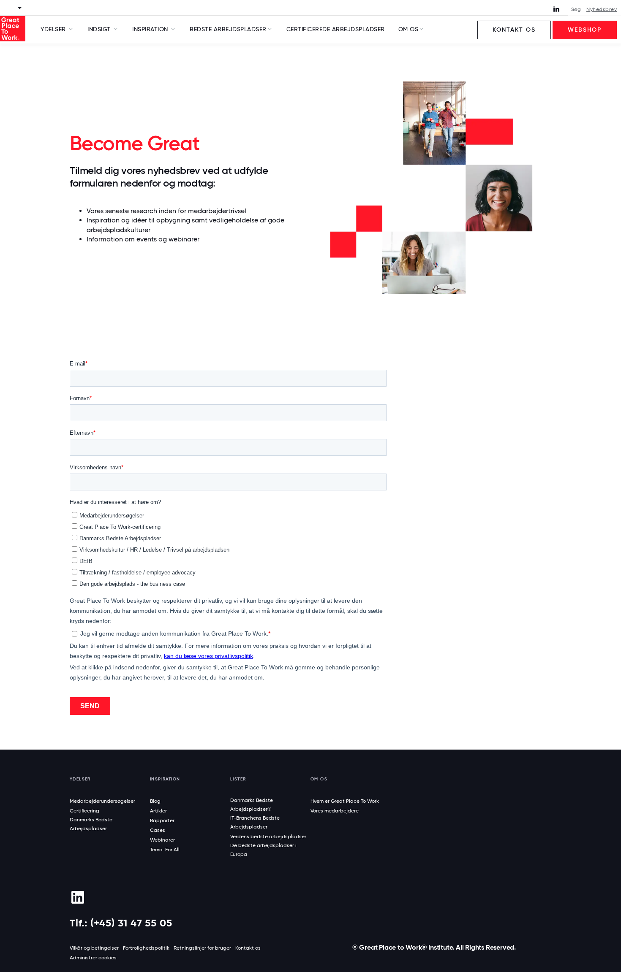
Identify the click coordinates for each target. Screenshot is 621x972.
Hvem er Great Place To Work (344, 801)
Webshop (585, 29)
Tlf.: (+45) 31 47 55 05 (121, 923)
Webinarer (162, 840)
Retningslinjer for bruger (202, 948)
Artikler (158, 811)
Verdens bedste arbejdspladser (268, 836)
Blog (155, 801)
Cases (157, 830)
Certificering (84, 811)
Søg (576, 9)
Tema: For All (165, 850)
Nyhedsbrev (601, 9)
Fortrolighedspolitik (146, 948)
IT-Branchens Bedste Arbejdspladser (255, 822)
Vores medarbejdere (334, 811)
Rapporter (162, 820)
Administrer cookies (93, 958)
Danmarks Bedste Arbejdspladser (91, 824)
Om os (408, 29)
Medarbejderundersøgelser (102, 801)
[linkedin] (77, 897)
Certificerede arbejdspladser (335, 29)
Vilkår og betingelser (94, 948)
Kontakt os (514, 29)
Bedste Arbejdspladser (228, 29)
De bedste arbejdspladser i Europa (263, 849)
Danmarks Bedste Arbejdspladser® (251, 804)
